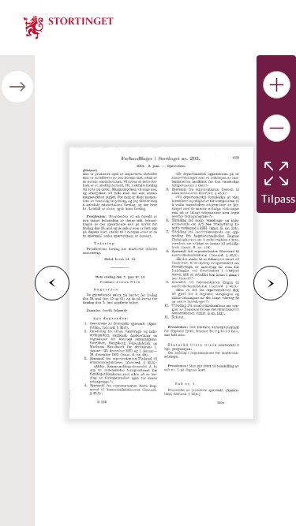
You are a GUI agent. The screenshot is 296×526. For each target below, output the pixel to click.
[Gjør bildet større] (276, 85)
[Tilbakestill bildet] (276, 173)
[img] (69, 26)
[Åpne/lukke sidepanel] (17, 87)
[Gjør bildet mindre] (276, 128)
